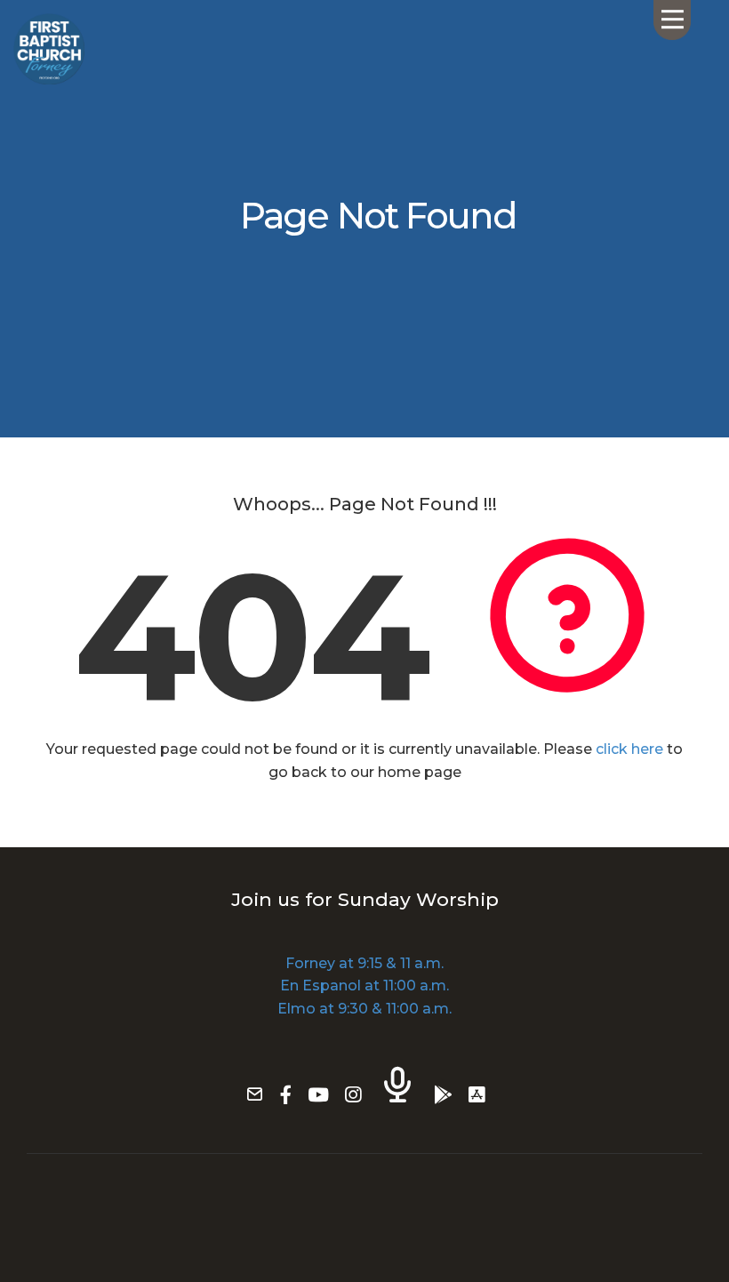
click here (629, 749)
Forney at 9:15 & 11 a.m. (364, 963)
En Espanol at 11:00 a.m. (364, 985)
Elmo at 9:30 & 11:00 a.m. (364, 1008)
